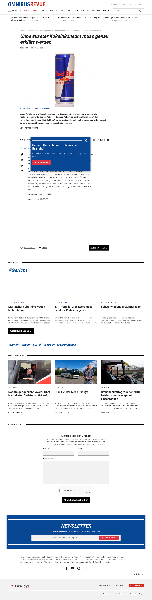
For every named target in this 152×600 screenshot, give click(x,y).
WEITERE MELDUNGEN (21, 331)
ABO (141, 4)
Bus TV (53, 11)
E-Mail (45, 448)
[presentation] (142, 20)
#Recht (21, 302)
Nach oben (137, 574)
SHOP (125, 4)
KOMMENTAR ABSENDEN (76, 500)
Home (22, 31)
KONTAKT (133, 4)
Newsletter (116, 4)
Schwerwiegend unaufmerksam (121, 306)
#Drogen (48, 344)
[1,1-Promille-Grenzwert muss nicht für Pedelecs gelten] (76, 287)
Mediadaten (105, 585)
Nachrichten (30, 11)
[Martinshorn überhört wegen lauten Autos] (29, 287)
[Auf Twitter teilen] (22, 160)
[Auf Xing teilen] (22, 171)
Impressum (107, 594)
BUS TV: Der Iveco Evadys (71, 392)
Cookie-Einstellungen (137, 594)
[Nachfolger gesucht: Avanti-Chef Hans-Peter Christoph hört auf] (29, 372)
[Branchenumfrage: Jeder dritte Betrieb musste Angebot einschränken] (122, 372)
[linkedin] (85, 568)
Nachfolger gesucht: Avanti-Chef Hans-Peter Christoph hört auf (29, 393)
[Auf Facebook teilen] (22, 154)
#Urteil (37, 344)
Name (80, 448)
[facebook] (66, 568)
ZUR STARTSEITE (98, 247)
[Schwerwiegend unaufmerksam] (122, 287)
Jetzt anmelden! (42, 162)
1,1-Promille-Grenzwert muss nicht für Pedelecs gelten (73, 308)
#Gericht (17, 270)
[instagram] (78, 568)
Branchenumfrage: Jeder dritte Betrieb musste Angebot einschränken (120, 395)
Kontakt (120, 585)
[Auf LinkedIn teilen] (22, 165)
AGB (115, 594)
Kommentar (47, 458)
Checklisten (93, 11)
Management (45, 31)
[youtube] (72, 568)
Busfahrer (65, 11)
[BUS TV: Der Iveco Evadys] (76, 372)
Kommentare (29, 140)
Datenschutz (123, 594)
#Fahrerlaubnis (66, 344)
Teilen (44, 247)
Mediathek (79, 11)
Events (43, 11)
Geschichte (69, 180)
